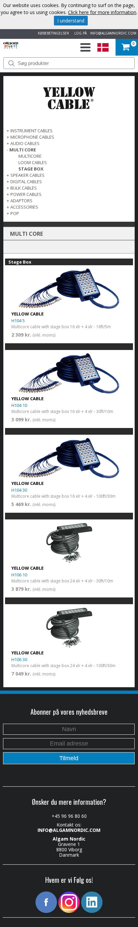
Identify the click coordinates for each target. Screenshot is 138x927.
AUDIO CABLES (25, 143)
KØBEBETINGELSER (52, 33)
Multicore (30, 156)
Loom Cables (32, 162)
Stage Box (31, 169)
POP (14, 213)
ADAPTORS (21, 201)
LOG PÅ (79, 33)
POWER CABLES (26, 194)
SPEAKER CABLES (27, 175)
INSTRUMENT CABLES (31, 131)
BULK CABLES (23, 188)
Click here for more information (102, 12)
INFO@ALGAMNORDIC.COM (113, 33)
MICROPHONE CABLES (32, 137)
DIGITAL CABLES (26, 182)
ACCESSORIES (24, 207)
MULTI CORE (22, 150)
